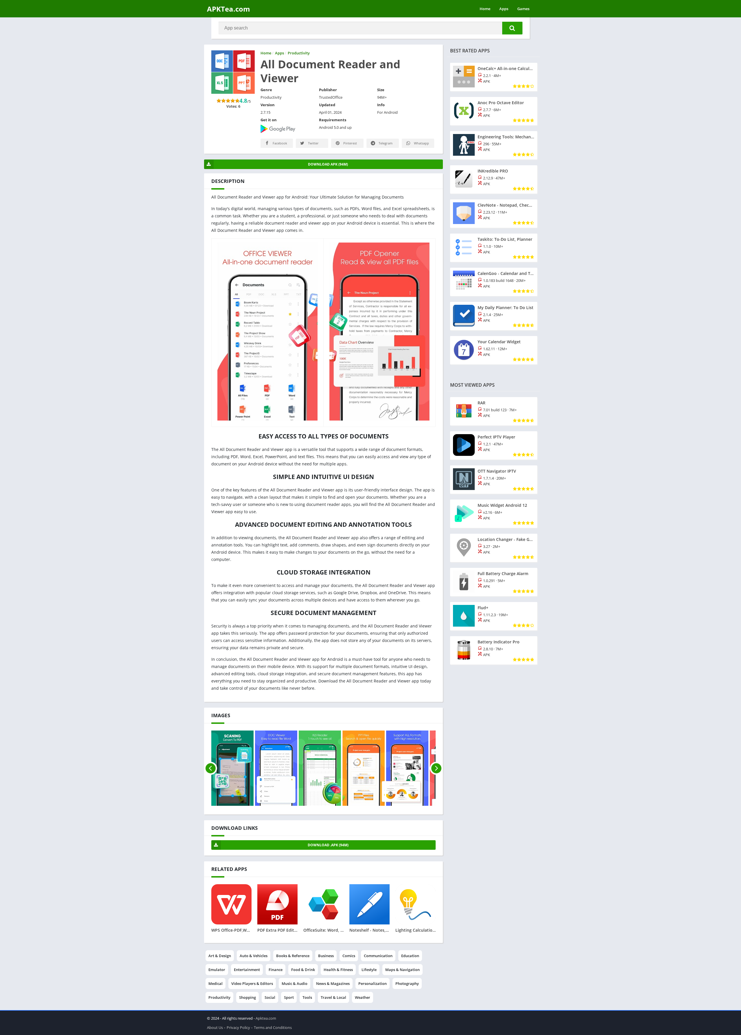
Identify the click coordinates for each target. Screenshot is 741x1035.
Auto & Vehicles (253, 955)
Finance (276, 969)
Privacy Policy (238, 1027)
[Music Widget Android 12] (493, 514)
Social (270, 997)
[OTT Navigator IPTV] (493, 479)
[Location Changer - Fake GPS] (493, 548)
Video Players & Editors (252, 983)
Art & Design (219, 955)
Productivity (219, 997)
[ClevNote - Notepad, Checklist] (493, 213)
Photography (407, 983)
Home (485, 8)
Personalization (372, 983)
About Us (215, 1027)
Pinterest (349, 143)
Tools (307, 997)
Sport (289, 997)
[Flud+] (493, 616)
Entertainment (247, 969)
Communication (378, 955)
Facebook (279, 143)
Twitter (313, 143)
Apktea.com (266, 1018)
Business (326, 955)
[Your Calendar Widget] (493, 350)
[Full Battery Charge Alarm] (493, 582)
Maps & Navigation (402, 969)
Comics (348, 955)
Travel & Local (333, 997)
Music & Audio (294, 983)
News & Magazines (333, 983)
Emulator (216, 969)
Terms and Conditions (273, 1027)
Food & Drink (303, 969)
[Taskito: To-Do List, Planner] (493, 248)
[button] (512, 28)
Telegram (385, 143)
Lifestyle (369, 969)
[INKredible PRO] (493, 179)
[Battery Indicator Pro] (493, 650)
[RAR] (493, 411)
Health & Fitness (338, 969)
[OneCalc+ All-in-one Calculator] (493, 77)
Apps (503, 8)
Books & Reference (292, 955)
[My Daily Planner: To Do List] (493, 316)
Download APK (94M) (328, 164)
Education (410, 955)
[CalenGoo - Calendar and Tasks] (493, 282)
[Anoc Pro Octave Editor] (493, 111)
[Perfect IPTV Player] (493, 445)
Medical (215, 983)
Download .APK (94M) (328, 845)
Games (523, 8)
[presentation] (210, 768)
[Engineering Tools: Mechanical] (493, 145)
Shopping (247, 997)
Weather (362, 997)
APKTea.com (228, 9)
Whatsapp (421, 143)
